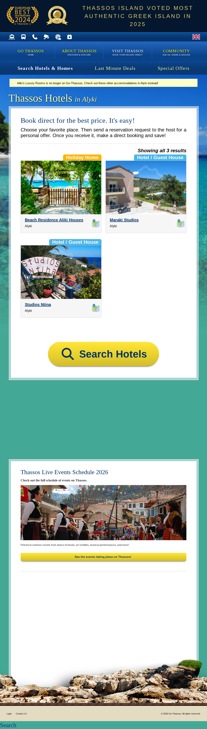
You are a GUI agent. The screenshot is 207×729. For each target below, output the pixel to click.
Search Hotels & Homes (45, 68)
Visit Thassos (128, 52)
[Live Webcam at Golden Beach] (46, 37)
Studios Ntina (38, 304)
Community (176, 52)
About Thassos (79, 52)
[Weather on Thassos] (58, 37)
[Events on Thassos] (103, 512)
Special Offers (173, 68)
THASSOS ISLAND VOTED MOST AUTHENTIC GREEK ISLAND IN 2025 (137, 16)
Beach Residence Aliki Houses (54, 220)
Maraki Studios (124, 220)
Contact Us (21, 713)
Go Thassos (31, 52)
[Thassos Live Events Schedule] (69, 37)
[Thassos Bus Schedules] (23, 37)
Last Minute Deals (115, 68)
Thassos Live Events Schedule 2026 (64, 472)
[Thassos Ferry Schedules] (11, 37)
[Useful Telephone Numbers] (35, 37)
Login (9, 713)
